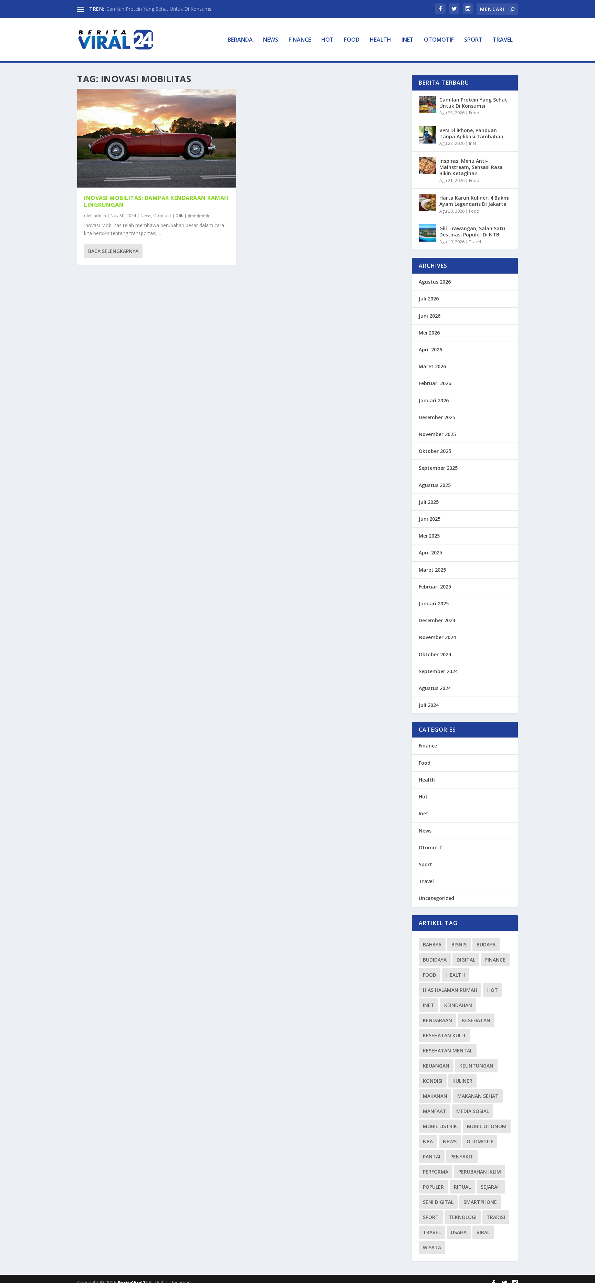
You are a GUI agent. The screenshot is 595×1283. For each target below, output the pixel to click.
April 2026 (430, 349)
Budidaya (435, 959)
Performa (435, 1171)
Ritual (462, 1187)
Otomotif (439, 40)
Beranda (240, 40)
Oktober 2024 (435, 654)
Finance (300, 40)
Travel (503, 40)
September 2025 (438, 468)
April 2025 (430, 552)
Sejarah (491, 1187)
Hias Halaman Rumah (450, 990)
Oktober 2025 (435, 451)
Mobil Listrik (440, 1126)
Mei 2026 (429, 332)
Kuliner (462, 1081)
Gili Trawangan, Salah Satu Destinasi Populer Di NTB (472, 231)
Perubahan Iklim (479, 1171)
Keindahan (458, 1005)
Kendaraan (437, 1020)
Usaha (459, 1232)
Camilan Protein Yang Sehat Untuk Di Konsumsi (159, 9)
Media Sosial (472, 1111)
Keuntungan (476, 1065)
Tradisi (496, 1217)
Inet (407, 40)
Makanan (435, 1096)
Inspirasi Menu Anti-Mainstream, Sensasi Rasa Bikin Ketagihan (471, 167)
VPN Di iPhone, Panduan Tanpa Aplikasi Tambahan (471, 133)
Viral (483, 1232)
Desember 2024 (437, 620)
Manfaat (434, 1111)
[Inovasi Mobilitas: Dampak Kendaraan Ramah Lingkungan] (156, 138)
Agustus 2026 (435, 281)
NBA (428, 1141)
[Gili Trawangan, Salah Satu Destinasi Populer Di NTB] (427, 233)
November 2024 (437, 637)
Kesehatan (476, 1020)
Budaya (486, 944)
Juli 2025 (429, 502)
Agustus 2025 (435, 485)
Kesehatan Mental (447, 1050)
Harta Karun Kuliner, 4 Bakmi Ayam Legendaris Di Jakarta (474, 200)
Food (351, 40)
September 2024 (438, 671)
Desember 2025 (437, 417)
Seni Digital (438, 1202)
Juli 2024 (429, 705)
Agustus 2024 (435, 688)
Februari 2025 (435, 586)
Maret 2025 (432, 569)
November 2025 (437, 434)
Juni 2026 (429, 315)
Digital (466, 959)
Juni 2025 (429, 519)
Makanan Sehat (478, 1096)
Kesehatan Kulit (444, 1035)
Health (380, 40)
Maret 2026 (432, 366)
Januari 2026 (434, 400)
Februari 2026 (435, 383)
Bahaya (432, 944)
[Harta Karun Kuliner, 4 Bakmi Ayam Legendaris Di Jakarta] (427, 202)
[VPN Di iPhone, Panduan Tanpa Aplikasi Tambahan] (427, 135)
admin (100, 216)
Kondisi (432, 1081)
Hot (327, 40)
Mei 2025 (429, 535)
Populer (433, 1187)
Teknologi (463, 1217)
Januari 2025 (434, 603)
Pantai (431, 1156)
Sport (473, 40)
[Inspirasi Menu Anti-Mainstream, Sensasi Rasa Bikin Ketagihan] (427, 165)
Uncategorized (436, 898)
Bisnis (459, 944)
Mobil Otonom (487, 1126)
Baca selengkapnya (113, 251)
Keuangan (436, 1065)
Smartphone (480, 1202)
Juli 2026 (429, 298)
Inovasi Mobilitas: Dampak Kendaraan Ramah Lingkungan (156, 201)
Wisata (432, 1247)
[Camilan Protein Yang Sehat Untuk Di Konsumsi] (427, 104)
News (270, 40)
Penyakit (461, 1156)
